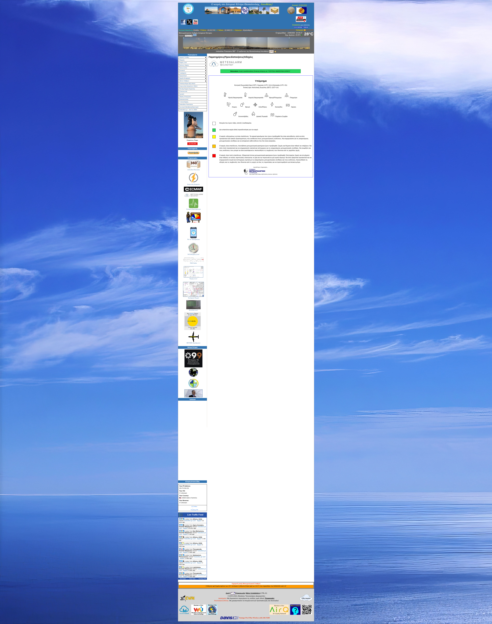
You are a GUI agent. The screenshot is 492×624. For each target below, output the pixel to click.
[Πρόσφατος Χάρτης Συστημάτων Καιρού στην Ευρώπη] (193, 289)
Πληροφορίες (269, 598)
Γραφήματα (182, 73)
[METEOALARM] (193, 195)
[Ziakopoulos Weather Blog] (193, 393)
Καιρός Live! (183, 62)
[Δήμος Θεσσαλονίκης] (301, 10)
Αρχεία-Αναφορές (184, 78)
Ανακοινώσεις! (183, 99)
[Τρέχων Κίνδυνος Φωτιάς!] (193, 217)
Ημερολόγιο (183, 75)
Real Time (192, 578)
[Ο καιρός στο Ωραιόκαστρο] (193, 383)
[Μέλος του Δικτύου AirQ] (279, 614)
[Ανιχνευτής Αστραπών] (193, 177)
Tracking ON (194, 509)
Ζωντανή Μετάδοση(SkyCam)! (188, 107)
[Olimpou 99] (193, 358)
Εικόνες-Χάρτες (184, 65)
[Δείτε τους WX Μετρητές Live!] (193, 248)
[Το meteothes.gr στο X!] (189, 22)
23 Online (194, 506)
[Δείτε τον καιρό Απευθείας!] (193, 272)
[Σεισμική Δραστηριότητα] (193, 203)
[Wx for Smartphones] (193, 232)
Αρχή (228, 593)
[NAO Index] (193, 260)
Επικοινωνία (183, 91)
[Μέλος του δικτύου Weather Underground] (198, 609)
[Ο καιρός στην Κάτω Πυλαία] (193, 372)
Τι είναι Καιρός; (183, 102)
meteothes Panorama (186, 104)
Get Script (183, 578)
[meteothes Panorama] (193, 164)
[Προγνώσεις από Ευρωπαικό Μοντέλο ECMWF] (193, 189)
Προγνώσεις (183, 68)
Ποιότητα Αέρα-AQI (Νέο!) (187, 83)
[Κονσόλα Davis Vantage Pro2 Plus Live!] (193, 304)
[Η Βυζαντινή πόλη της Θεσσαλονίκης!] (242, 10)
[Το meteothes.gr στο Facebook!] (183, 22)
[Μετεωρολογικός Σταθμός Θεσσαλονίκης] (188, 14)
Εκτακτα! (182, 70)
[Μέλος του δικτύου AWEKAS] (212, 609)
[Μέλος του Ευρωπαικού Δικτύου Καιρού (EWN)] (187, 601)
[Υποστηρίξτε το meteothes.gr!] (193, 152)
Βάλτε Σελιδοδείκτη (253, 593)
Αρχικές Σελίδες (184, 57)
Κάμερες (181, 60)
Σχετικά (181, 94)
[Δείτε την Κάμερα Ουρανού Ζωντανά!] (301, 19)
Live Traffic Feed (195, 515)
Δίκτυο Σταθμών (184, 81)
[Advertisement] (244, 21)
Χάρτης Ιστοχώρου (185, 96)
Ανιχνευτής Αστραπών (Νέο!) (188, 86)
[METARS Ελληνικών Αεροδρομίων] (193, 336)
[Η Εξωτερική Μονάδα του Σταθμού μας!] (193, 125)
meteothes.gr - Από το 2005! (188, 109)
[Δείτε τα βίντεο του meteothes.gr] (195, 22)
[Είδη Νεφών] (306, 597)
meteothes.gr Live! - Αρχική (192, 520)
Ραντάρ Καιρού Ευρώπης (187, 89)
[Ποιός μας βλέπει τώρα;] (295, 614)
